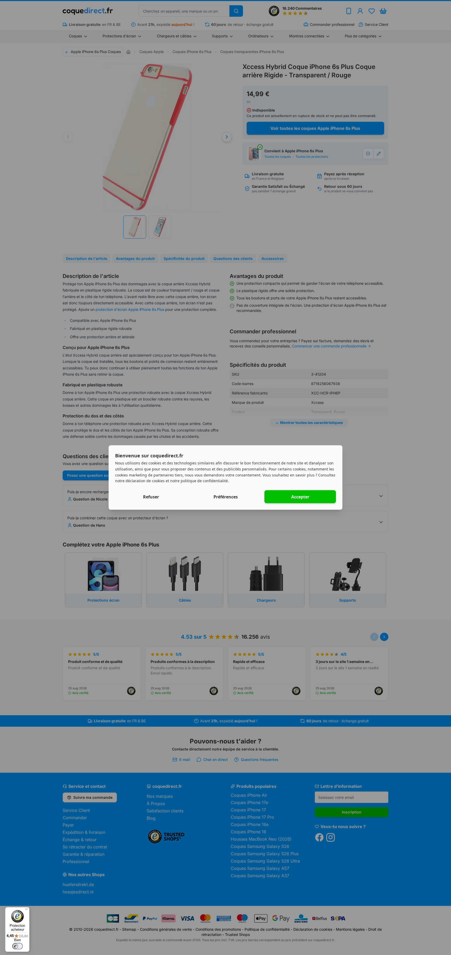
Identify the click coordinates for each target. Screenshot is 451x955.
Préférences (225, 497)
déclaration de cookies (145, 480)
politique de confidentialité (204, 480)
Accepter (300, 497)
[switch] (17, 946)
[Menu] (26, 910)
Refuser (151, 497)
